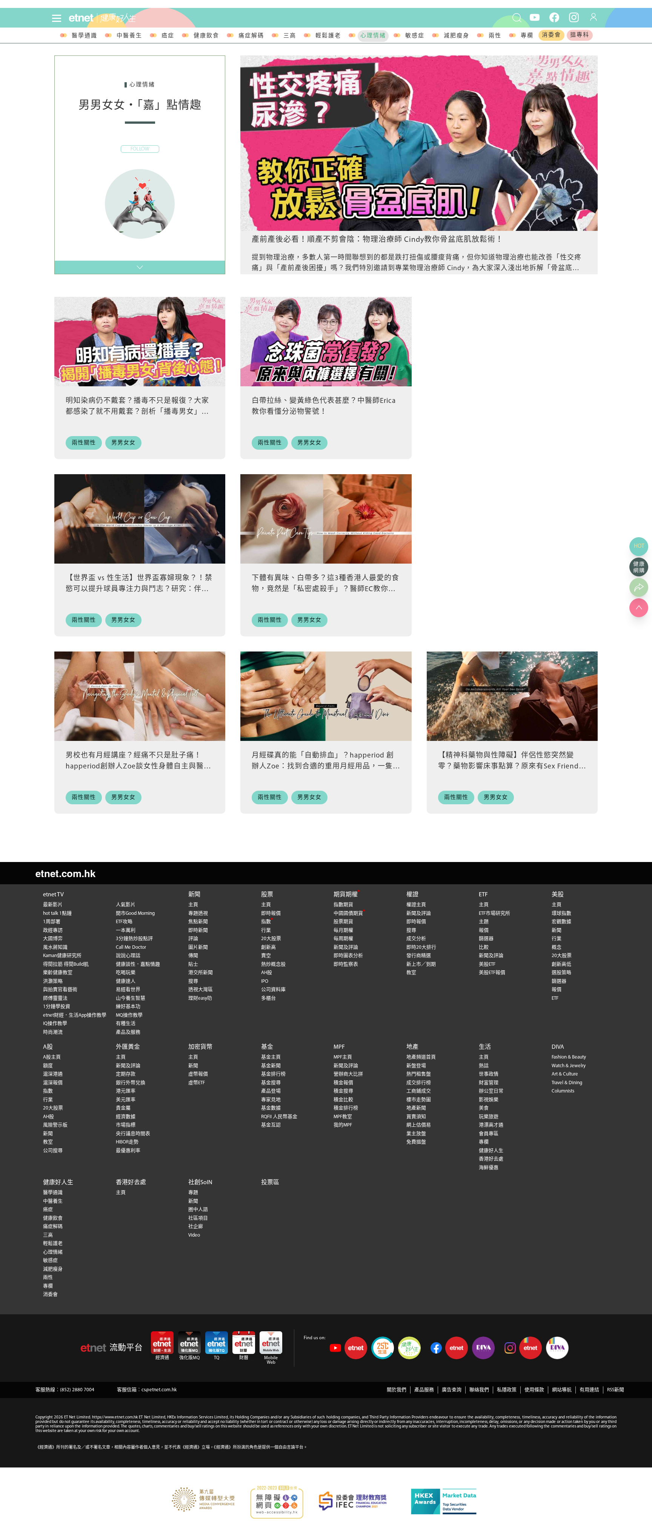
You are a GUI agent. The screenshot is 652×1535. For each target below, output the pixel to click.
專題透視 (198, 913)
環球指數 (561, 913)
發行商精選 (418, 955)
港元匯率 (125, 1091)
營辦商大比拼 (348, 1074)
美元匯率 (125, 1099)
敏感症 (414, 36)
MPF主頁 (343, 1057)
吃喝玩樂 (125, 972)
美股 (558, 895)
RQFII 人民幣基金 (279, 1116)
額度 (48, 1065)
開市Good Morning (135, 913)
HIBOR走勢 (127, 1142)
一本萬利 (125, 930)
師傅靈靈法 (55, 998)
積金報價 (343, 1082)
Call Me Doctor (131, 947)
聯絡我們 (479, 1389)
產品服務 (424, 1389)
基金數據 (271, 1108)
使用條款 (534, 1389)
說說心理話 (128, 955)
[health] (146, 18)
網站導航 (562, 1389)
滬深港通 (53, 1074)
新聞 (194, 895)
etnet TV (53, 895)
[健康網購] (638, 567)
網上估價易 (418, 1125)
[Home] (81, 18)
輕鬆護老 (328, 36)
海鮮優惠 (488, 1167)
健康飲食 (206, 36)
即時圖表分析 (348, 955)
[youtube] (535, 17)
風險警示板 (55, 1125)
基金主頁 (271, 1057)
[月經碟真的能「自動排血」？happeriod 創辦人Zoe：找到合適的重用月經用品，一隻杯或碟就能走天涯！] (325, 696)
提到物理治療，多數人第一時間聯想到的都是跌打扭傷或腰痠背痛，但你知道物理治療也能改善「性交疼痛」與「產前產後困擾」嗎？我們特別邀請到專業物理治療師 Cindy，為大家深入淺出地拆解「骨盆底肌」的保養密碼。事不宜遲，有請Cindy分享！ (417, 269)
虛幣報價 (198, 1074)
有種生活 (125, 1023)
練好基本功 (128, 1006)
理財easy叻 (200, 998)
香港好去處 (491, 1159)
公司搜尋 (53, 1150)
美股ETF (487, 964)
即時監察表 (346, 964)
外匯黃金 (128, 1047)
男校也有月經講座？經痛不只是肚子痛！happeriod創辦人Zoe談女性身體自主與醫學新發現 (138, 766)
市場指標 (125, 1125)
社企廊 (195, 1226)
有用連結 (589, 1389)
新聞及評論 (346, 947)
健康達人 (125, 981)
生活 (485, 1047)
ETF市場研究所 (494, 913)
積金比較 (343, 1099)
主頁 (193, 904)
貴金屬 (123, 1108)
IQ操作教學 (55, 1023)
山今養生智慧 (130, 998)
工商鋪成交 (418, 1091)
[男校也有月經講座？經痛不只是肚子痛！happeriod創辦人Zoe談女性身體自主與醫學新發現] (139, 696)
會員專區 (488, 1133)
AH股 (266, 972)
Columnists (563, 1091)
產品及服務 (128, 1032)
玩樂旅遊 (488, 1116)
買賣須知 (416, 1116)
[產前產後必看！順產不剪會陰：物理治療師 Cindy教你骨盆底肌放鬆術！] (419, 143)
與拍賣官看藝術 (60, 989)
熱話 (484, 1065)
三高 (289, 36)
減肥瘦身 (456, 36)
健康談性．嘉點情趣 (138, 964)
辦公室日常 (491, 1091)
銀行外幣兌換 (130, 1082)
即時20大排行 (421, 947)
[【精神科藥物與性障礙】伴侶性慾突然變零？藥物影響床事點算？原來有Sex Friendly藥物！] (512, 696)
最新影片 (53, 904)
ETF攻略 (124, 921)
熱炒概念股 (273, 964)
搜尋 (193, 981)
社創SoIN (200, 1183)
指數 (266, 921)
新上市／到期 (421, 964)
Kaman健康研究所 (62, 955)
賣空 (266, 955)
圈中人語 (198, 1209)
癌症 (167, 36)
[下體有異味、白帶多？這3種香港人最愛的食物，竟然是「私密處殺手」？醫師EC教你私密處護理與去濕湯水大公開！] (325, 519)
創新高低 (561, 964)
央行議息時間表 (133, 1133)
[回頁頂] (638, 607)
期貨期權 (346, 895)
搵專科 (579, 35)
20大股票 (271, 938)
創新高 (268, 947)
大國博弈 (53, 938)
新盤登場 (416, 1065)
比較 (484, 947)
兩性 (495, 36)
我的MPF (343, 1125)
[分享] (638, 587)
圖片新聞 (198, 947)
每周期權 (343, 938)
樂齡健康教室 (57, 972)
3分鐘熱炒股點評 (134, 938)
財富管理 (488, 1082)
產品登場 (271, 1091)
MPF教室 (343, 1116)
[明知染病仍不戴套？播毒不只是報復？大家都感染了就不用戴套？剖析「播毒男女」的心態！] (139, 341)
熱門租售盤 (418, 1074)
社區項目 (198, 1218)
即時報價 (271, 913)
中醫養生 (129, 36)
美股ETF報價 (492, 972)
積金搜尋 (343, 1091)
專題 (193, 1192)
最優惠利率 (128, 1150)
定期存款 (125, 1074)
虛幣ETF (196, 1082)
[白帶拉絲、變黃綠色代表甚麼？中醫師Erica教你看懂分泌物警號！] (325, 341)
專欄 (527, 36)
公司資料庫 (273, 989)
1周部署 (51, 921)
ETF (483, 895)
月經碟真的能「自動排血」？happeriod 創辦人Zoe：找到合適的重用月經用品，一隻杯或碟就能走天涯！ (323, 766)
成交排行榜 (418, 1082)
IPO (264, 981)
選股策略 (561, 972)
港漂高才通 (491, 1125)
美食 (484, 1108)
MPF (339, 1047)
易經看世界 (128, 989)
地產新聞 (416, 1108)
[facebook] (554, 17)
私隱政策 (507, 1389)
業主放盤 (416, 1133)
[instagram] (574, 17)
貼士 (193, 964)
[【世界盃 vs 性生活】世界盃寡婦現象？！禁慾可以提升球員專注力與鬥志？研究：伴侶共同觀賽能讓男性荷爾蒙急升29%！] (139, 519)
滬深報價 (53, 1082)
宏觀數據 (561, 921)
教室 (411, 972)
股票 (267, 895)
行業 (266, 930)
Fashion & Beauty (569, 1057)
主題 (484, 921)
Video (194, 1235)
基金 (267, 1047)
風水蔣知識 (55, 947)
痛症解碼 (251, 36)
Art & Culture (565, 1074)
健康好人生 (491, 1150)
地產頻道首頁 (421, 1057)
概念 (556, 947)
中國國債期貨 (348, 913)
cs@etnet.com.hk (159, 1389)
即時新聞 (198, 930)
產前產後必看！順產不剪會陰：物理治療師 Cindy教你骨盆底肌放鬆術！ (377, 240)
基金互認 (271, 1125)
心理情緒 (373, 36)
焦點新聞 (198, 921)
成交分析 (416, 938)
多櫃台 (268, 998)
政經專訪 (53, 930)
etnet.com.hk (65, 873)
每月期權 (343, 930)
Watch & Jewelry (569, 1065)
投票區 (270, 1183)
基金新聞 (271, 1065)
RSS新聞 (615, 1389)
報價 (484, 930)
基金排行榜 (273, 1074)
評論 (193, 938)
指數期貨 (343, 904)
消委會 (551, 35)
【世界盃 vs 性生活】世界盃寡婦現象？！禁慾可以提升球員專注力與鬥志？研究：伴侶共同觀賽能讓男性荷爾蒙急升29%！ (139, 589)
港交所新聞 (200, 972)
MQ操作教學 (129, 1015)
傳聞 (193, 955)
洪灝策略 (53, 981)
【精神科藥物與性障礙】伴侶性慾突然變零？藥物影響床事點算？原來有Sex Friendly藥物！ (511, 766)
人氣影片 (125, 904)
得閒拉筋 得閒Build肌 (66, 964)
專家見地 (271, 1099)
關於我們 (396, 1389)
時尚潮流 (53, 1032)
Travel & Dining (567, 1082)
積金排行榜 (346, 1108)
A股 (48, 1047)
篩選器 (486, 938)
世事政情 (488, 1074)
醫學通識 (84, 36)
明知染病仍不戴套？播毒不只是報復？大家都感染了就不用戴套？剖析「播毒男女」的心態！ (137, 412)
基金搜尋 (271, 1082)
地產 (412, 1047)
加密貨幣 (200, 1047)
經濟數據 (125, 1116)
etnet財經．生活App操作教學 (74, 1015)
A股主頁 (52, 1057)
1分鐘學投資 (56, 1006)
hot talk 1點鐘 (57, 913)
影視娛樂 (488, 1099)
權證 (412, 895)
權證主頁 (416, 904)
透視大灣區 (200, 989)
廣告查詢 (451, 1389)
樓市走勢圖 (418, 1099)
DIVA (558, 1047)
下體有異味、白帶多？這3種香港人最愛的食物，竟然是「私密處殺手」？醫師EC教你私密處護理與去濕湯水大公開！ (325, 589)
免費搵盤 (416, 1142)
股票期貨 (343, 921)
